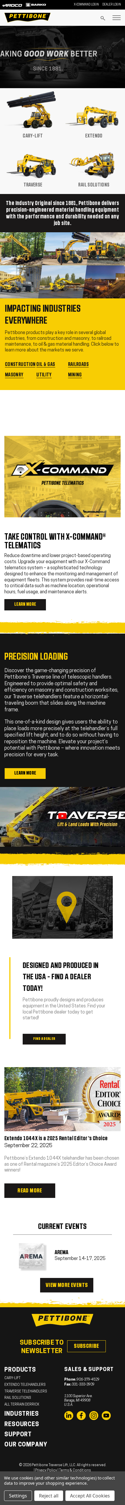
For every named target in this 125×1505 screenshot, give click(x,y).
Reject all (48, 1496)
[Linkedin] (68, 1415)
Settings (18, 1496)
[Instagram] (93, 1415)
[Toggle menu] (116, 18)
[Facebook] (81, 1415)
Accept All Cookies (90, 1496)
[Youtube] (106, 1415)
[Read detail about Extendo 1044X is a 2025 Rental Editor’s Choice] (62, 1099)
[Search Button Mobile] (103, 18)
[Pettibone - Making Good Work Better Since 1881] (62, 57)
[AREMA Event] (31, 1255)
